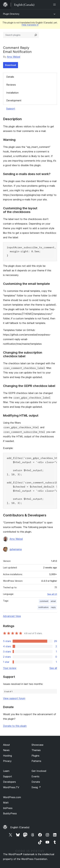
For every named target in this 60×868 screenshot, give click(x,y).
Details (10, 76)
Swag (36, 787)
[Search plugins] (36, 35)
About (6, 744)
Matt (6, 802)
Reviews (11, 84)
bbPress (7, 808)
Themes (36, 750)
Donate (36, 781)
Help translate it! (30, 24)
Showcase (37, 744)
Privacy (7, 761)
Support (10, 108)
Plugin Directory (11, 14)
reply (53, 607)
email (53, 601)
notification (43, 607)
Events (35, 776)
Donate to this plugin (15, 725)
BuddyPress (10, 813)
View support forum (14, 698)
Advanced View (12, 616)
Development (13, 100)
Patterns (36, 761)
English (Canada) (20, 827)
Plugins (35, 755)
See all (53, 668)
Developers (9, 781)
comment (44, 601)
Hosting (7, 755)
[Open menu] (55, 4)
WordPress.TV (11, 787)
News (6, 750)
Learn (6, 770)
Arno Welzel (13, 56)
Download (10, 65)
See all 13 (52, 594)
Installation (12, 92)
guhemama (16, 549)
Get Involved (39, 770)
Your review (9, 668)
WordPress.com (12, 797)
